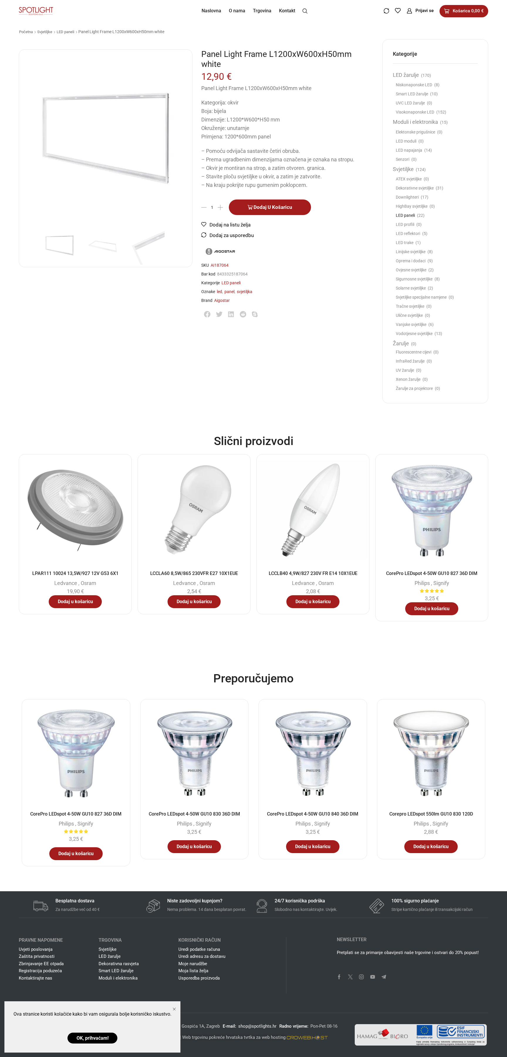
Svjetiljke (44, 32)
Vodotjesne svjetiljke (414, 333)
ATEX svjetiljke (409, 179)
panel (229, 291)
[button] (304, 10)
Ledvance (65, 583)
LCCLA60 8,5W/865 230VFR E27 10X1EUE (194, 573)
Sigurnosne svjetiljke (414, 279)
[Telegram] (383, 977)
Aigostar (222, 300)
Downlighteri (407, 197)
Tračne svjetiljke (410, 306)
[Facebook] (339, 977)
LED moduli (406, 141)
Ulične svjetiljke (409, 315)
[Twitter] (350, 977)
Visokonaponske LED (415, 112)
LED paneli (65, 32)
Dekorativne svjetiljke (415, 188)
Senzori (402, 159)
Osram (88, 583)
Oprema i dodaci (410, 260)
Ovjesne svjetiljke (411, 270)
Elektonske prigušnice (415, 132)
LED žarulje (406, 75)
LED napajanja (409, 150)
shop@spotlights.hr (257, 1026)
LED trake (404, 242)
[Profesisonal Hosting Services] (307, 1037)
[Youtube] (372, 977)
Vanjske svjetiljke (411, 324)
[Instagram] (361, 977)
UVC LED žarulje (410, 103)
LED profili (405, 224)
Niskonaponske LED (414, 84)
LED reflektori (408, 233)
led (219, 291)
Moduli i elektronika (415, 122)
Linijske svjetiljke (410, 251)
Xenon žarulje (408, 379)
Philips (422, 583)
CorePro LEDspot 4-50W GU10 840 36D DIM (312, 814)
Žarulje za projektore (414, 388)
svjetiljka (244, 291)
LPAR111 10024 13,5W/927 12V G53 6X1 (75, 573)
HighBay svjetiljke (411, 206)
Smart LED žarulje (412, 94)
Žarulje (401, 343)
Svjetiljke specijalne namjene (421, 297)
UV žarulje (405, 370)
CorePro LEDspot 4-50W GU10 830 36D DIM (194, 814)
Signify (441, 583)
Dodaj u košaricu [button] (75, 601)
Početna (26, 32)
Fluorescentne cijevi (413, 352)
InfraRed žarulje (410, 361)
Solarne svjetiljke (411, 288)
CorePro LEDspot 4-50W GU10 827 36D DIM (431, 573)
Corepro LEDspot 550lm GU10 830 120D (431, 814)
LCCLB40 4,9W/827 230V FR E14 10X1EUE (313, 573)
